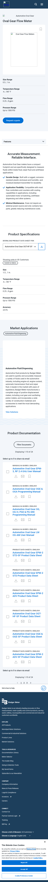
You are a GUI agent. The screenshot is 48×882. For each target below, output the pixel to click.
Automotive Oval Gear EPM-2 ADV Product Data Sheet (28, 594)
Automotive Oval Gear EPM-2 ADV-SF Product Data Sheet (28, 655)
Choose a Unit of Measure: (12, 832)
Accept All (24, 869)
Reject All (24, 862)
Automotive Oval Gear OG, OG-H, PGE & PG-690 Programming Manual (26, 512)
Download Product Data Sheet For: (18, 241)
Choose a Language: (9, 836)
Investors (5, 797)
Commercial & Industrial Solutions (14, 733)
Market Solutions (8, 742)
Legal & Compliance (9, 792)
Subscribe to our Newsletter (12, 773)
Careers (4, 801)
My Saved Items (7, 769)
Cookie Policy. (38, 858)
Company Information (10, 784)
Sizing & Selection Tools (10, 765)
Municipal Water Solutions (11, 729)
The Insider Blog (7, 761)
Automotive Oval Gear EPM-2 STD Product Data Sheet (28, 574)
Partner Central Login (9, 816)
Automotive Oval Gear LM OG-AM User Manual (26, 533)
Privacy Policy (15, 851)
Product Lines (7, 737)
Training (5, 820)
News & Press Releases (10, 788)
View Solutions (12, 412)
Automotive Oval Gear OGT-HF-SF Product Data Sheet (27, 615)
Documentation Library (10, 752)
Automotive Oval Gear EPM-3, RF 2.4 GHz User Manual (27, 470)
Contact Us (6, 812)
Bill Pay (4, 824)
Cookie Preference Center (24, 876)
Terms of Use (31, 849)
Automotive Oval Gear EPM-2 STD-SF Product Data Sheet (28, 554)
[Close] (44, 841)
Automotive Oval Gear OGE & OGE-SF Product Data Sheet (28, 635)
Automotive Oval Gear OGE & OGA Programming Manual (28, 490)
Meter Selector (7, 757)
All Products (6, 725)
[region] (24, 859)
